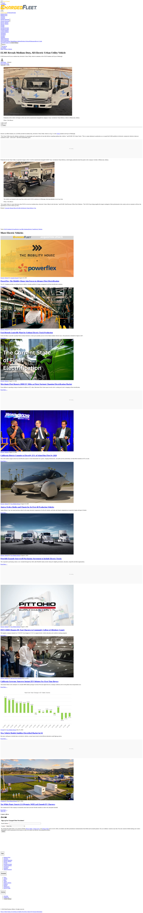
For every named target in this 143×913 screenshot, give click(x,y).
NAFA (58, 133)
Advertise (3, 42)
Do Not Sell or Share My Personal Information (31, 911)
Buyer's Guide (38, 41)
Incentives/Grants (5, 28)
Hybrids (16, 1)
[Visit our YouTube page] (6, 817)
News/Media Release (15, 504)
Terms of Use (10, 911)
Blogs (8, 41)
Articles (5, 41)
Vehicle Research (5, 38)
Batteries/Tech (4, 14)
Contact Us (7, 42)
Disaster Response (5, 19)
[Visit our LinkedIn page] (3, 817)
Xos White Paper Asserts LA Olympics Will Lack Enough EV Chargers (28, 804)
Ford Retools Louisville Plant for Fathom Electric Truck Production (27, 333)
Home (2, 49)
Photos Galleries (17, 41)
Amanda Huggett (14, 278)
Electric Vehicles (4, 22)
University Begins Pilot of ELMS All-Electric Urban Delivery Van (20, 208)
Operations (3, 33)
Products (23, 41)
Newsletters (3, 4)
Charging (3, 16)
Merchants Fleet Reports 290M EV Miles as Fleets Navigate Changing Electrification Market (36, 384)
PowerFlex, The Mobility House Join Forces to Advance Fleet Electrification (30, 281)
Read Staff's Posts (5, 63)
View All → (3, 811)
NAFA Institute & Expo (9, 229)
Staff (11, 329)
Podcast (27, 41)
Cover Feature (6, 1)
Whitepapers (32, 41)
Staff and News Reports (16, 678)
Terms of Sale (17, 911)
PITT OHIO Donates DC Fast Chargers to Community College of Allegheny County (33, 630)
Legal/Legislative (5, 30)
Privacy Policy (4, 911)
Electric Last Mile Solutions (21, 229)
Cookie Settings (14, 42)
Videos (12, 41)
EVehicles (12, 1)
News (2, 41)
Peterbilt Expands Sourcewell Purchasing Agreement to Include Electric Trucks (31, 559)
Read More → (4, 286)
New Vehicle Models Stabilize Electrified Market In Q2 (22, 733)
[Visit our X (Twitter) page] (4, 817)
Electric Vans (31, 229)
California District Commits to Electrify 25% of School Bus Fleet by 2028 (29, 455)
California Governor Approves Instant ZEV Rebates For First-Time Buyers (29, 681)
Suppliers (3, 36)
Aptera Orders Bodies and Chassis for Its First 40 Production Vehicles (27, 507)
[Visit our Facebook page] (1, 817)
